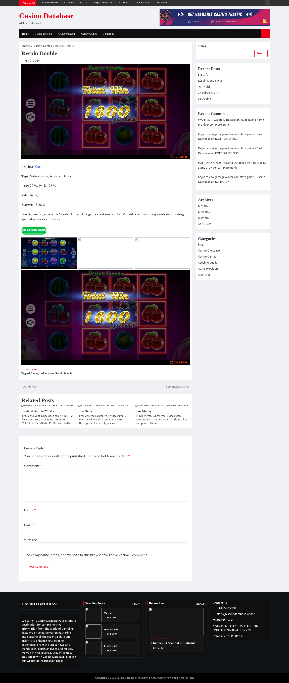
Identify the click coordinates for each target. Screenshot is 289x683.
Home (25, 33)
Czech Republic (207, 263)
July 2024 (204, 206)
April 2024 (205, 224)
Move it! (108, 613)
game (51, 373)
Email (29, 525)
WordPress (186, 677)
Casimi (40, 167)
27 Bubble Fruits (118, 2)
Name (30, 510)
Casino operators (43, 33)
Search (202, 45)
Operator (204, 275)
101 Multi (99, 2)
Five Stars (85, 411)
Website (30, 540)
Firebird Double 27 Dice (37, 411)
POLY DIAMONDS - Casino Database (222, 163)
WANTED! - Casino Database (217, 120)
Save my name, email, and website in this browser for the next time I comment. (87, 555)
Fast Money (143, 411)
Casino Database (46, 16)
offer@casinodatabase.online (235, 614)
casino (43, 373)
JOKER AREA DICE (226, 139)
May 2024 (204, 218)
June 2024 (204, 212)
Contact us (108, 33)
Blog (201, 245)
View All (136, 603)
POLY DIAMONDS (227, 153)
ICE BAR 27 (222, 182)
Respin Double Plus (79, 2)
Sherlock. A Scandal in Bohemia (173, 643)
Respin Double (63, 373)
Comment (33, 466)
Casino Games (89, 33)
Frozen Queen (111, 646)
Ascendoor (158, 677)
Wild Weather (111, 629)
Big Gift (60, 2)
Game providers (66, 33)
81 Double (45, 2)
